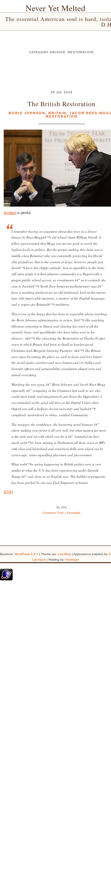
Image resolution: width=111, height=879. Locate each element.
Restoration (61, 116)
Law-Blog (64, 554)
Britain (57, 113)
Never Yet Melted (55, 8)
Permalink (73, 512)
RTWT (9, 492)
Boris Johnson (27, 113)
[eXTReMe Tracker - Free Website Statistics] (6, 579)
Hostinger (72, 559)
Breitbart (10, 213)
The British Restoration (61, 103)
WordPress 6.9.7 (26, 554)
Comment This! (53, 512)
